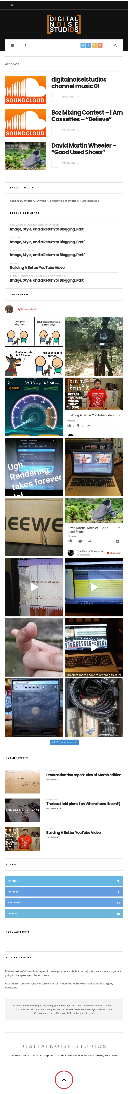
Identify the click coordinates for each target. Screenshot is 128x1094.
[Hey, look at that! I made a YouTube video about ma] (94, 407)
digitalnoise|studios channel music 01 (78, 82)
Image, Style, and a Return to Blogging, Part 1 (47, 229)
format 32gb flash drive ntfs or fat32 (32, 225)
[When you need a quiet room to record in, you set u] (94, 647)
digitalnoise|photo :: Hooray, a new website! (37, 276)
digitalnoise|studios (64, 1046)
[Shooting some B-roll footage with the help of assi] (94, 346)
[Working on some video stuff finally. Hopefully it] (94, 467)
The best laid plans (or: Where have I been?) (83, 804)
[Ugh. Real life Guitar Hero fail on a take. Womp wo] (94, 587)
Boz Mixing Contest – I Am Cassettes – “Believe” (87, 115)
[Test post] (34, 346)
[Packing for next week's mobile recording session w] (94, 707)
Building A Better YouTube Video (37, 267)
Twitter (12, 881)
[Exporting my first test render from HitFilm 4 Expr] (34, 467)
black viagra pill (20, 250)
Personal (51, 771)
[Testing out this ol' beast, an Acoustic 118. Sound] (34, 707)
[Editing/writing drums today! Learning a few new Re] (34, 587)
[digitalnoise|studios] (64, 24)
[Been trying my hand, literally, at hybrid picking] (34, 647)
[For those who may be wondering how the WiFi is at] (34, 407)
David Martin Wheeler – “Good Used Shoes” (83, 148)
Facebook (13, 892)
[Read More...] (56, 97)
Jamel (13, 238)
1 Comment (53, 837)
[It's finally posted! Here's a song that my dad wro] (94, 527)
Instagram (14, 903)
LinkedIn (12, 913)
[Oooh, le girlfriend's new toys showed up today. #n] (34, 527)
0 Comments (53, 780)
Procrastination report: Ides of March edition (83, 775)
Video (49, 828)
